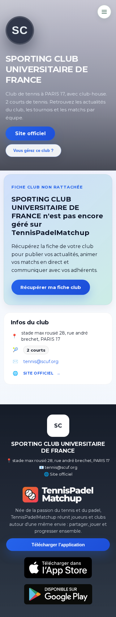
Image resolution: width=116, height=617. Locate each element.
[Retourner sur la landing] (58, 494)
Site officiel (30, 133)
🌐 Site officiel (58, 474)
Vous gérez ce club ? (33, 150)
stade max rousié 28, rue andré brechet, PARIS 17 (54, 336)
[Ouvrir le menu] (104, 12)
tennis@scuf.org (40, 361)
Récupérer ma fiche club (50, 287)
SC (20, 30)
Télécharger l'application (58, 544)
